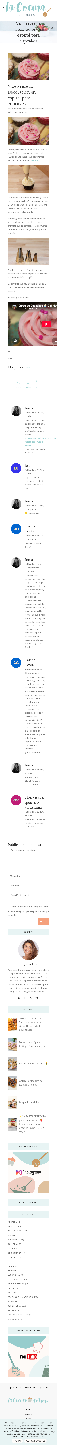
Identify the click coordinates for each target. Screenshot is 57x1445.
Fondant (13, 1257)
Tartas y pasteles (18, 1315)
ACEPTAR (17, 1441)
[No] (53, 1432)
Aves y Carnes (16, 1231)
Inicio (28, 1409)
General (12, 1266)
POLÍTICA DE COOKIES (35, 1441)
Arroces (13, 1226)
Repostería (14, 1306)
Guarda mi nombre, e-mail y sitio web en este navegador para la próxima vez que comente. (28, 910)
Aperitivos (14, 1222)
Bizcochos (14, 1240)
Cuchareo (13, 1248)
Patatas (12, 1293)
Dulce (27, 367)
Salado (28, 1414)
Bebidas (12, 1235)
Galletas (13, 1262)
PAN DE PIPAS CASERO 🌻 (33, 1063)
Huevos (12, 1271)
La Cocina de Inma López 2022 (34, 1387)
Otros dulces (16, 1279)
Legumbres (14, 1275)
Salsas (12, 1310)
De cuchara (14, 1253)
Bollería (13, 1244)
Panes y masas (16, 1284)
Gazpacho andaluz (29, 1102)
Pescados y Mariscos (20, 1297)
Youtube (34, 160)
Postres (12, 1301)
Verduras (13, 1319)
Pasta (11, 1288)
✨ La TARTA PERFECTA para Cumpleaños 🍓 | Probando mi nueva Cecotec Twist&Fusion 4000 (32, 1124)
